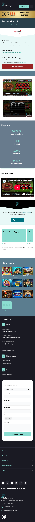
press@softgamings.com (9, 344)
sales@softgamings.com (9, 331)
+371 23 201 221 (7, 364)
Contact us (23, 6)
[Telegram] (25, 483)
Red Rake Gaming (15, 24)
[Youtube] (12, 483)
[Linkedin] (16, 483)
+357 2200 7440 (6, 361)
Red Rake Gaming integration (11, 52)
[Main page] (8, 5)
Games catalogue (6, 24)
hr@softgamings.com (8, 350)
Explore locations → (8, 374)
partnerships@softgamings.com (11, 337)
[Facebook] (3, 483)
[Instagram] (21, 483)
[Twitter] (7, 483)
